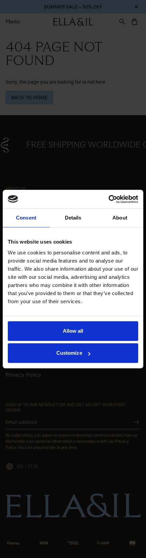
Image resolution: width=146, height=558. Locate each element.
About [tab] (119, 218)
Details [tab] (73, 218)
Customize (69, 353)
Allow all (73, 331)
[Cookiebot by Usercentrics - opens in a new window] (108, 199)
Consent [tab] (26, 218)
